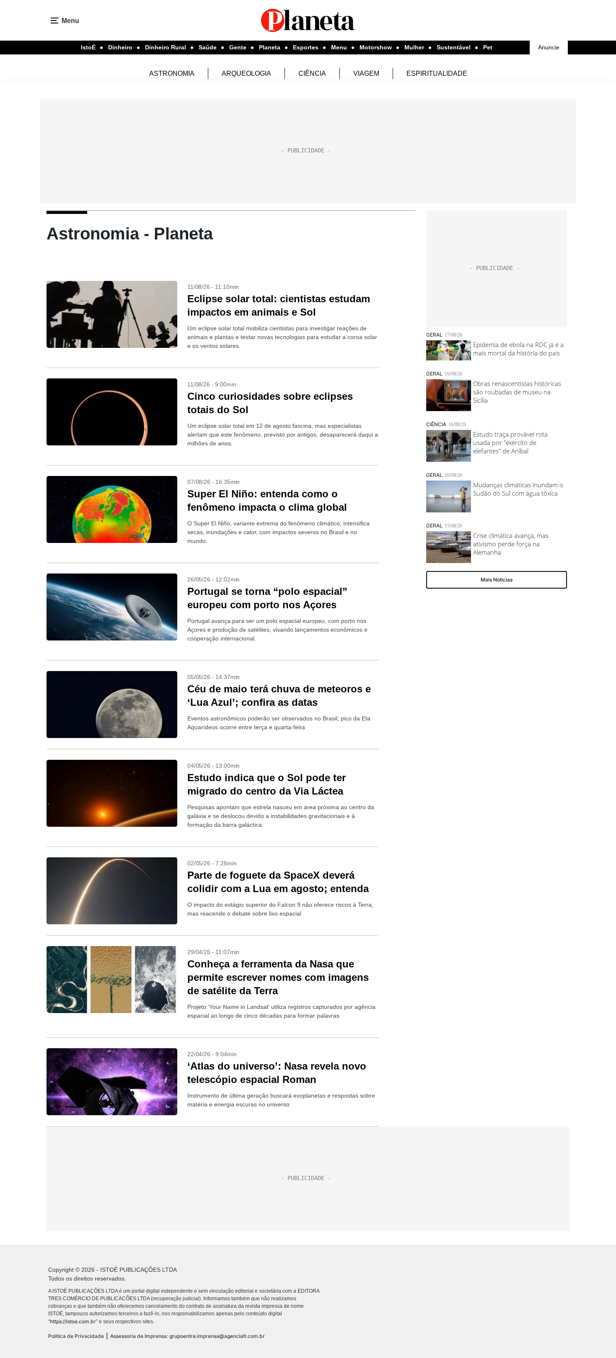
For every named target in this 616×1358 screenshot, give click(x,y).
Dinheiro (120, 47)
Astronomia (171, 73)
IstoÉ (88, 47)
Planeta (269, 47)
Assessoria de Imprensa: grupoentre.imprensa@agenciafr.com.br (187, 1336)
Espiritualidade (436, 73)
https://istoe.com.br (73, 1321)
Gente (237, 47)
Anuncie (548, 47)
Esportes (305, 47)
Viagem (366, 73)
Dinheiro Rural (165, 47)
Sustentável (454, 47)
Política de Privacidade (76, 1336)
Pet (487, 47)
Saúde (208, 47)
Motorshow (376, 47)
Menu (339, 47)
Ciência (312, 73)
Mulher (414, 47)
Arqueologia (246, 73)
